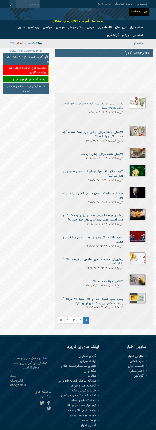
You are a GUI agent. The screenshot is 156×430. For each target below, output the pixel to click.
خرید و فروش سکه (84, 390)
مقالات (92, 375)
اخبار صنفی (136, 370)
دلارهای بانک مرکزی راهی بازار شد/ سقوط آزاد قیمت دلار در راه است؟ (92, 134)
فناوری (21, 27)
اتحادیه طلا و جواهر (83, 385)
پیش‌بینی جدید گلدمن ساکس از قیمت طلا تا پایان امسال (92, 261)
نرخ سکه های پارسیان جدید (28, 79)
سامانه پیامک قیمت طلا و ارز (77, 380)
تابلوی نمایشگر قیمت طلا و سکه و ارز (78, 368)
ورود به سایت (139, 11)
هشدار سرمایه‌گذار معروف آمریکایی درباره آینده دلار (92, 195)
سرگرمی (48, 27)
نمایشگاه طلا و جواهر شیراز (78, 395)
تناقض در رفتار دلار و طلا (108, 281)
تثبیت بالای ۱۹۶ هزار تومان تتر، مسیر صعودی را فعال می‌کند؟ (92, 173)
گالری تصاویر (87, 356)
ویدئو (125, 35)
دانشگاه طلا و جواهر (83, 400)
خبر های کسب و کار (83, 415)
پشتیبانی (141, 4)
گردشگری (113, 35)
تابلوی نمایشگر (123, 4)
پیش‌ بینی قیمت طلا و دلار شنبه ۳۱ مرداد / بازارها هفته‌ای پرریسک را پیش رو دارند (92, 301)
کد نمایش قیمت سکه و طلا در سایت (26, 88)
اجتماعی (137, 35)
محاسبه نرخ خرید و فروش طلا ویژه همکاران (27, 69)
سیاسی (60, 27)
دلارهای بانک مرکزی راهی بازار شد (102, 154)
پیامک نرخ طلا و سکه (82, 410)
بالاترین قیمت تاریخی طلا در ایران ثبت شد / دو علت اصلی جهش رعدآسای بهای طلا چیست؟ (92, 217)
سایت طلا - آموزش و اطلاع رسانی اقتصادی (78, 21)
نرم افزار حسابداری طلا (81, 405)
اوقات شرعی (88, 361)
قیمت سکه (89, 420)
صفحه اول (136, 27)
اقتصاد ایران (136, 365)
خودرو (90, 27)
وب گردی (33, 27)
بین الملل (121, 27)
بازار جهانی (137, 361)
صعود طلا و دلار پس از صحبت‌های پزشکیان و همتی (92, 239)
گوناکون (139, 375)
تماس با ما (104, 4)
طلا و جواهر (75, 27)
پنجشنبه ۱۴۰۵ (23, 42)
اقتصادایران (105, 27)
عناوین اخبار (136, 356)
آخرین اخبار (88, 425)
